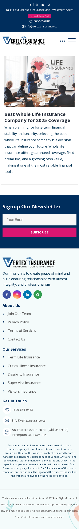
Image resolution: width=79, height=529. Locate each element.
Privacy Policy (18, 322)
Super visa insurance (24, 382)
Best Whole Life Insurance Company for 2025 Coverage (37, 117)
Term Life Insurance (24, 357)
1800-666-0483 (41, 21)
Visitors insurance (22, 391)
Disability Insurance (23, 374)
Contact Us (16, 339)
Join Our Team (19, 313)
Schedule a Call (39, 16)
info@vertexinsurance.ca (41, 26)
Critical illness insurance (27, 366)
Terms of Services (22, 330)
